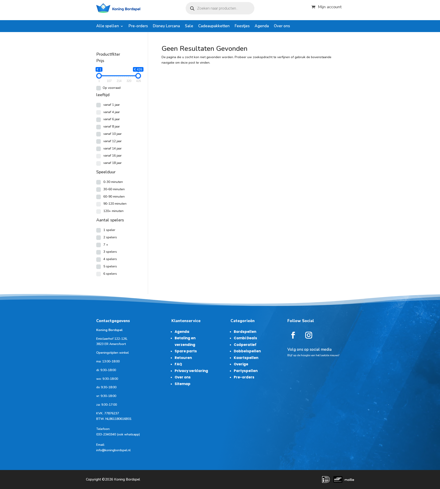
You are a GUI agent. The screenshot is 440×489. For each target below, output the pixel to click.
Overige (241, 364)
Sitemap (182, 383)
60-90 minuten (114, 196)
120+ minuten (113, 211)
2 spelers (110, 237)
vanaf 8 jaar (111, 126)
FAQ (178, 364)
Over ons (282, 26)
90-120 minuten (114, 203)
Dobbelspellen (247, 351)
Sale (189, 26)
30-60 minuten (114, 189)
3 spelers (110, 252)
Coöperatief (245, 344)
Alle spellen (107, 26)
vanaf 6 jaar (111, 119)
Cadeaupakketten (214, 26)
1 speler (109, 230)
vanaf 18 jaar (112, 163)
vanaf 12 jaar (112, 141)
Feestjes (242, 26)
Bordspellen (245, 331)
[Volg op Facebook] (293, 335)
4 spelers (110, 259)
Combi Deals (245, 338)
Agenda (262, 26)
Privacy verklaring (191, 370)
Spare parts (186, 351)
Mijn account (330, 6)
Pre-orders (138, 26)
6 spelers (110, 274)
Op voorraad (112, 88)
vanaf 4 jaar (111, 112)
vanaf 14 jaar (112, 148)
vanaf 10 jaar (112, 134)
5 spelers (110, 266)
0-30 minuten (113, 182)
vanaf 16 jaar (112, 155)
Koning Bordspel (127, 479)
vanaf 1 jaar (111, 105)
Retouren (183, 357)
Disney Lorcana (166, 26)
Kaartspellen (246, 357)
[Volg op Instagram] (309, 335)
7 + (105, 244)
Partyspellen (246, 370)
